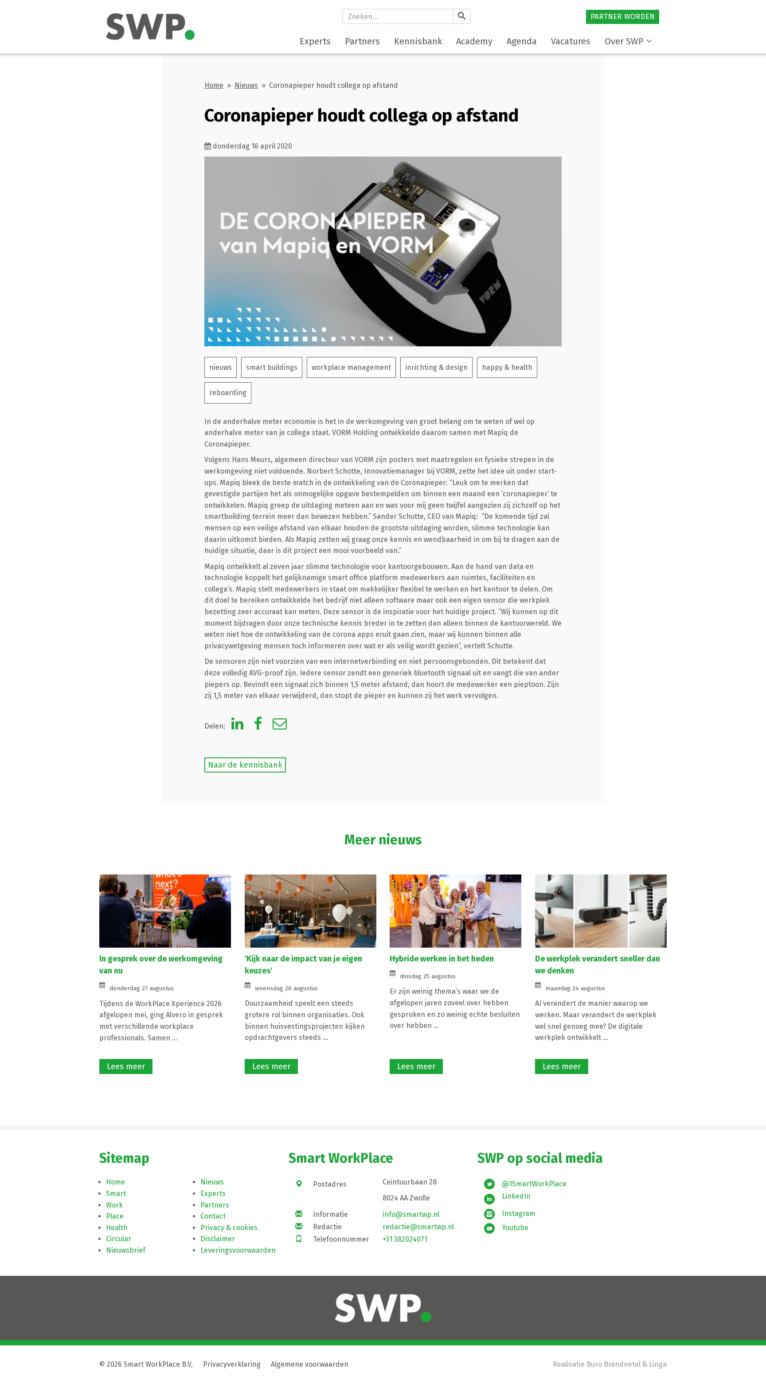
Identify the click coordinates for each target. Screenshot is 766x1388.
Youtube (515, 1227)
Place (115, 1216)
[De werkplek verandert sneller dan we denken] (601, 910)
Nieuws (246, 85)
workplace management (351, 367)
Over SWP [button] (624, 41)
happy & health (507, 367)
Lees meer (126, 1066)
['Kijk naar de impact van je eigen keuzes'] (310, 910)
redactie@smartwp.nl (418, 1227)
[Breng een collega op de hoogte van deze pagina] (280, 726)
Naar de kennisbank (245, 765)
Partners (214, 1205)
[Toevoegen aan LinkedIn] (237, 726)
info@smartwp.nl (411, 1214)
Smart (116, 1193)
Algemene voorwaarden (309, 1364)
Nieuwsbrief (125, 1250)
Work (114, 1205)
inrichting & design (436, 367)
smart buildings (271, 367)
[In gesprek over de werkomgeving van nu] (165, 910)
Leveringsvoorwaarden (238, 1250)
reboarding (227, 392)
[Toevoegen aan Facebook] (258, 726)
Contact (213, 1216)
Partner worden (622, 16)
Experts (213, 1193)
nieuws (220, 367)
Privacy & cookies (229, 1227)
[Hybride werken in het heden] (455, 910)
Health (117, 1227)
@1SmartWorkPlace (534, 1184)
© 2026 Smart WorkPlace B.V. (146, 1364)
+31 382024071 (405, 1239)
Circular (118, 1239)
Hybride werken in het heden (442, 959)
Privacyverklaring (232, 1364)
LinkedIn (516, 1196)
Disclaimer (217, 1239)
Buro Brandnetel (613, 1364)
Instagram (518, 1213)
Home (213, 85)
